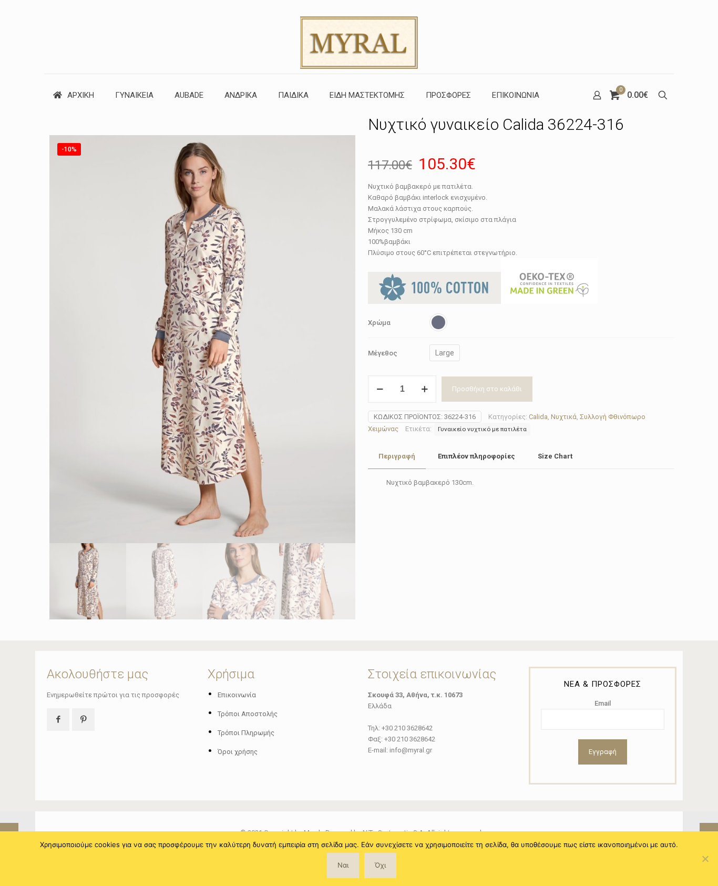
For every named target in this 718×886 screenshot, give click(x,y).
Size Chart (555, 456)
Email (602, 703)
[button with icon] (58, 719)
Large (444, 353)
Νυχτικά (564, 417)
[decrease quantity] (380, 389)
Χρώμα (379, 323)
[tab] (397, 457)
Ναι (342, 865)
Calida (538, 417)
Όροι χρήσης (238, 752)
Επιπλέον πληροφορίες (476, 456)
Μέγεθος (382, 353)
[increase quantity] (424, 389)
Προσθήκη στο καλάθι (487, 389)
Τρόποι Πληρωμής (246, 733)
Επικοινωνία (237, 695)
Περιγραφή (396, 456)
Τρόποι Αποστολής (248, 714)
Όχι (380, 865)
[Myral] (359, 37)
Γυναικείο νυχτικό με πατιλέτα (482, 429)
